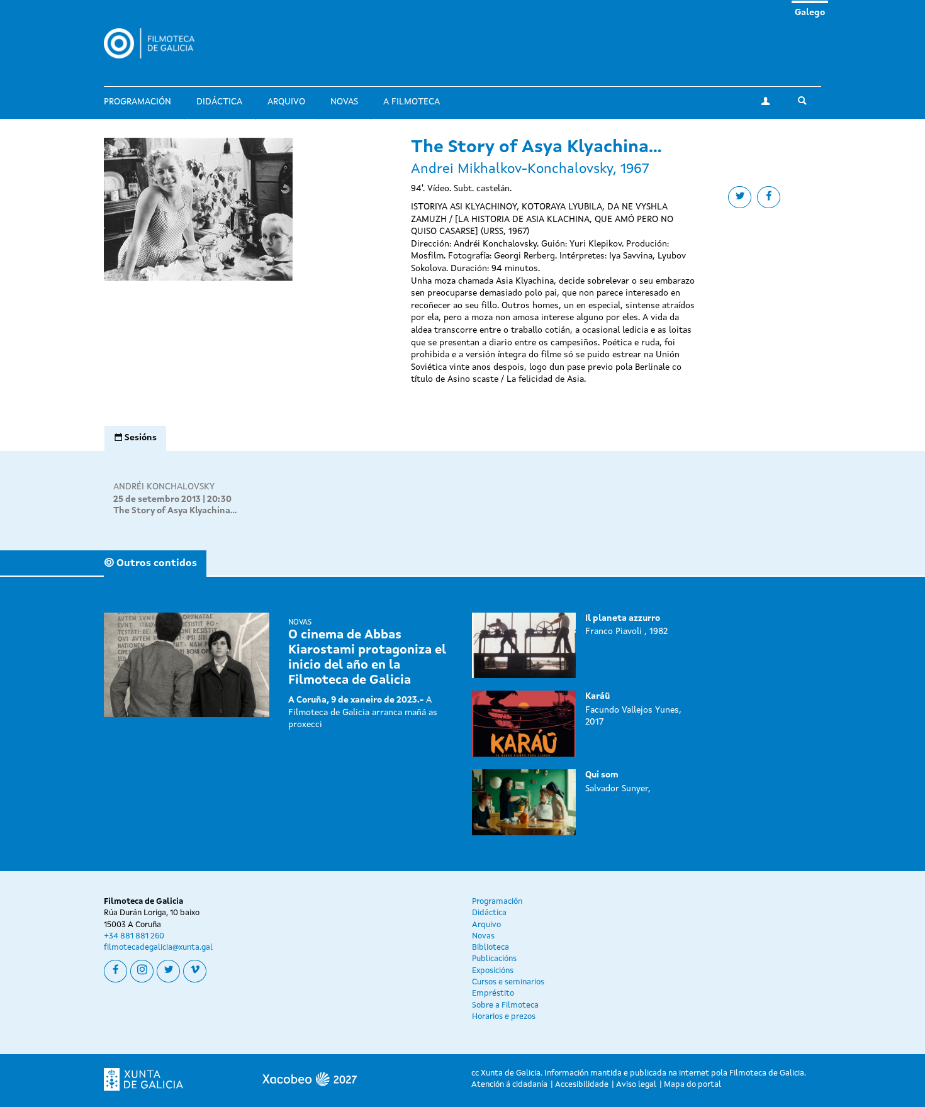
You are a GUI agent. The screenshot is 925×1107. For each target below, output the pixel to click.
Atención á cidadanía (509, 1085)
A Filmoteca (411, 101)
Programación (137, 101)
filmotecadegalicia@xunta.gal (158, 947)
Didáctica (219, 101)
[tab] (135, 438)
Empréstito (493, 993)
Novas (344, 101)
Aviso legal (636, 1085)
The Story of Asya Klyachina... (175, 510)
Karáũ (597, 696)
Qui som (602, 774)
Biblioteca (490, 947)
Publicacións (494, 959)
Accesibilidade (581, 1085)
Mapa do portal (692, 1085)
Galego (810, 12)
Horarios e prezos (503, 1017)
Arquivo (286, 101)
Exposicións (492, 971)
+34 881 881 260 (134, 936)
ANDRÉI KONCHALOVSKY (164, 486)
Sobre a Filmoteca (505, 1005)
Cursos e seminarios (508, 982)
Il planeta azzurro (622, 618)
